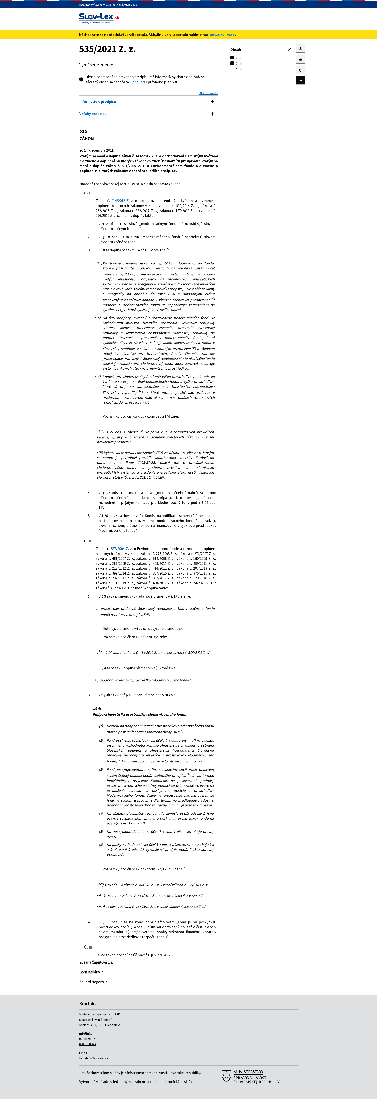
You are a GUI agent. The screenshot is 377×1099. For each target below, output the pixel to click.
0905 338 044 (87, 1044)
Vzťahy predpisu (93, 113)
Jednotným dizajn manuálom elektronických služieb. (154, 1081)
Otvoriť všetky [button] (208, 93)
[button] (289, 49)
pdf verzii (139, 82)
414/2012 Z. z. (122, 200)
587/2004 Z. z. (122, 548)
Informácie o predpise (97, 101)
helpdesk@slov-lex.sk (93, 1058)
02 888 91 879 (88, 1039)
